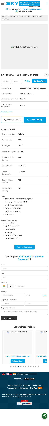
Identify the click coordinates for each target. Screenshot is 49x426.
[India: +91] (4, 286)
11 (35, 366)
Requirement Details (7, 308)
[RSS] (40, 388)
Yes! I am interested (24, 247)
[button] (33, 9)
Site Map (33, 388)
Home (4, 16)
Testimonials (12, 388)
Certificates (36, 386)
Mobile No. (4, 282)
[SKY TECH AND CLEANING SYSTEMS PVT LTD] (23, 4)
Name (3, 264)
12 (38, 366)
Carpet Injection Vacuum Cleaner (31, 356)
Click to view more (6, 112)
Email (3, 273)
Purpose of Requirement (9, 300)
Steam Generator (20, 16)
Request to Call (13, 119)
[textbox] (17, 81)
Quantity (4, 291)
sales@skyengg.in (25, 11)
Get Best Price (39, 81)
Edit (28, 81)
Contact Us (23, 388)
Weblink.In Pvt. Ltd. (25, 396)
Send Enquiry (36, 119)
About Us (17, 386)
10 (33, 366)
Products (11, 16)
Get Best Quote (31, 361)
